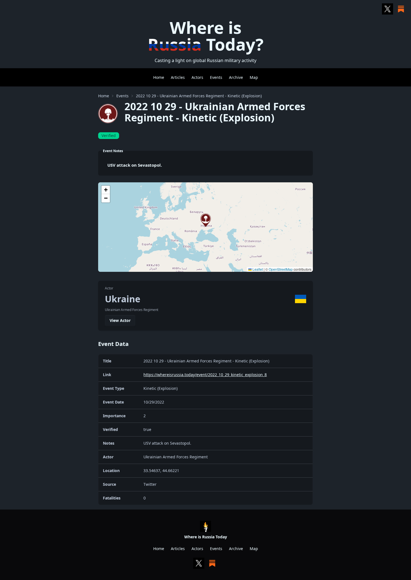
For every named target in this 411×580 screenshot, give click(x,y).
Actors (197, 77)
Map (254, 77)
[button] (205, 220)
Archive (236, 77)
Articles (178, 77)
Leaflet (257, 269)
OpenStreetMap (281, 269)
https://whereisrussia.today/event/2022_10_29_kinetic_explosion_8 (205, 374)
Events (216, 77)
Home (158, 77)
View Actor (120, 320)
